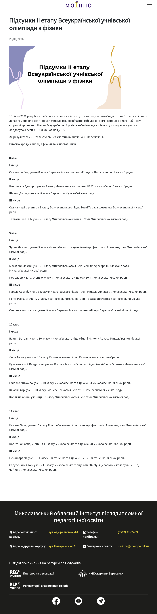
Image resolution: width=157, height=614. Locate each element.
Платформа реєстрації (38, 573)
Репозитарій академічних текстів (45, 586)
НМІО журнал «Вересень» (105, 573)
